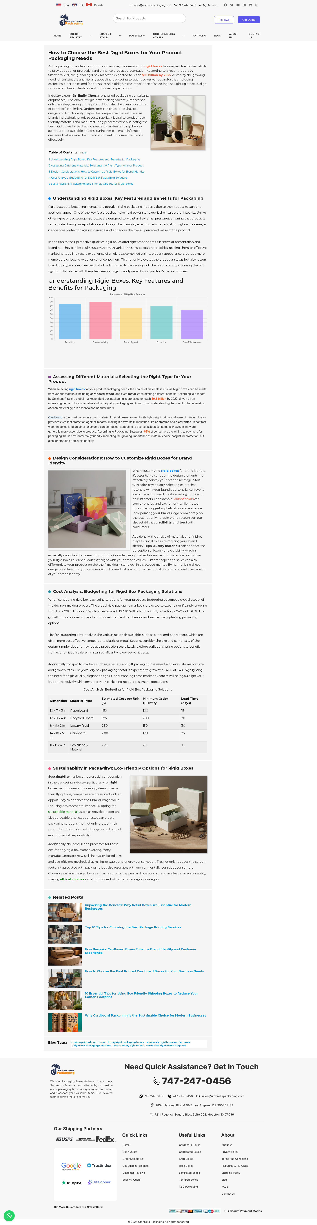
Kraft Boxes (186, 1158)
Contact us (255, 35)
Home (57, 35)
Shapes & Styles (105, 35)
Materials (136, 35)
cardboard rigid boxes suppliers (166, 1045)
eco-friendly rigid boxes (128, 1045)
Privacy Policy (230, 1151)
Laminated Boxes (189, 1172)
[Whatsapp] (257, 5)
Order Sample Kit (133, 1158)
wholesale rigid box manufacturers (168, 1042)
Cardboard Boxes (189, 1144)
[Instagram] (244, 5)
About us (233, 35)
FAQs (225, 1186)
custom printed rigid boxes (88, 1042)
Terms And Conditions (235, 1158)
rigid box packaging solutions (92, 1045)
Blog (217, 35)
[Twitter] (232, 5)
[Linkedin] (250, 5)
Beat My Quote (132, 1179)
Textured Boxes (188, 1179)
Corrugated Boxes (190, 1151)
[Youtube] (238, 5)
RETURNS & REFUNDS (235, 1165)
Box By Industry (76, 35)
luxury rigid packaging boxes (125, 1042)
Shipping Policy (231, 1172)
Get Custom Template (136, 1165)
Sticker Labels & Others (164, 35)
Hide (83, 152)
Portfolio (199, 35)
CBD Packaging (188, 1186)
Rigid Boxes (186, 1165)
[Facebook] (226, 5)
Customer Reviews (134, 1172)
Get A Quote (130, 1151)
